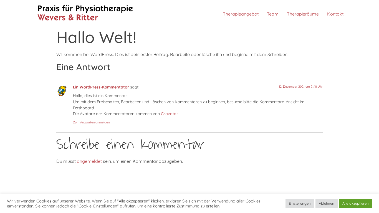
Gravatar (169, 113)
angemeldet (89, 161)
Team (273, 14)
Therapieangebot (241, 14)
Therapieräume (303, 14)
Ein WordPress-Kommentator (101, 87)
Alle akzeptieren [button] (355, 203)
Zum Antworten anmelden (91, 122)
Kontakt (335, 14)
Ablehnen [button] (326, 203)
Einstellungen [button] (300, 203)
